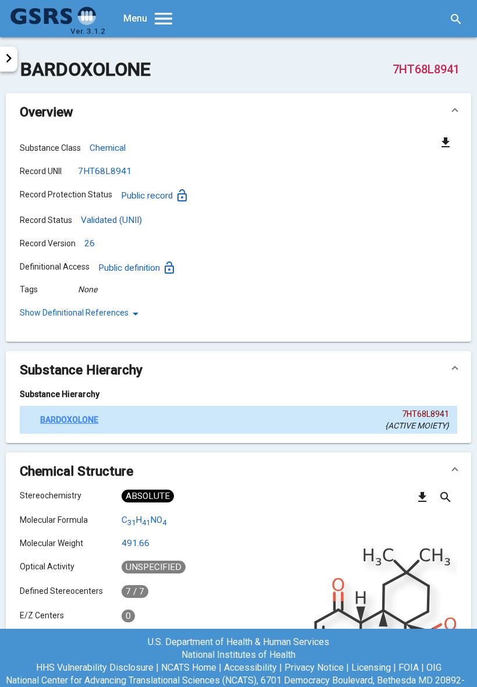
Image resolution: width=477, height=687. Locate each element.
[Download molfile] (422, 501)
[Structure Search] (445, 501)
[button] (238, 111)
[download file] (445, 142)
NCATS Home (188, 667)
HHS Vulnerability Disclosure (95, 667)
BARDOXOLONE (69, 419)
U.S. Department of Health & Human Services (238, 641)
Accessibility (250, 667)
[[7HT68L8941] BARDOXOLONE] (30, 420)
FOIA (408, 667)
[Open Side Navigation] (8, 59)
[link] (81, 314)
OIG (434, 667)
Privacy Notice (314, 667)
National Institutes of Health (238, 654)
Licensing (371, 667)
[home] (53, 22)
